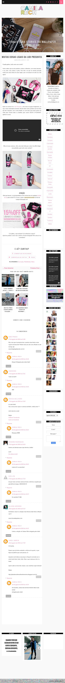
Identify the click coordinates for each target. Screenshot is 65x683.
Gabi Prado (13, 336)
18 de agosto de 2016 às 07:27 (17, 508)
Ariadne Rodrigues (16, 442)
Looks (50, 194)
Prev (25, 648)
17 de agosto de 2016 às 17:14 (17, 478)
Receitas (50, 214)
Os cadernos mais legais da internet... (22, 309)
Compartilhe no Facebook (22, 253)
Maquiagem (50, 197)
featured (50, 179)
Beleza (50, 134)
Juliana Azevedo (15, 506)
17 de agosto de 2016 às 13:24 (17, 401)
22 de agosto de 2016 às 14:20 (20, 386)
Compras (49, 140)
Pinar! (33, 257)
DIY (50, 166)
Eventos (50, 175)
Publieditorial (27, 261)
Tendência (50, 220)
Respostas (9, 352)
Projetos (50, 205)
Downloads (50, 169)
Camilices (50, 137)
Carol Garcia (14, 540)
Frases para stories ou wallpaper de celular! (32, 43)
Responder (38, 351)
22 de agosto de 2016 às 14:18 (20, 359)
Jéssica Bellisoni (15, 399)
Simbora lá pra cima (55, 681)
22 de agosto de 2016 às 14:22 (20, 429)
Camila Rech (17, 356)
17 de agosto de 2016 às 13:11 (17, 373)
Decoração (20, 261)
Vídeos (32, 261)
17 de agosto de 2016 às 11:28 (17, 339)
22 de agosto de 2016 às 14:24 (20, 584)
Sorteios (50, 217)
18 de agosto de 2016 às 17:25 (17, 543)
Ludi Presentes (18, 106)
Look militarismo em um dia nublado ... (22, 290)
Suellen (12, 476)
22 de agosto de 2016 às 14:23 (20, 494)
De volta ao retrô (13, 454)
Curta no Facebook (14, 419)
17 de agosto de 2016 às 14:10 (17, 444)
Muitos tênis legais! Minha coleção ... (8, 309)
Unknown (12, 371)
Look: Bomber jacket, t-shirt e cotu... (8, 290)
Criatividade (50, 143)
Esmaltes (49, 172)
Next (39, 648)
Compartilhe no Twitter (19, 257)
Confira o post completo (32, 48)
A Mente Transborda (14, 417)
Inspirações (50, 190)
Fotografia (50, 187)
